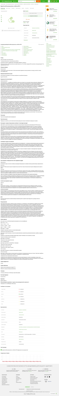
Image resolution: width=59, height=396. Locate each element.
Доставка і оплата (4, 381)
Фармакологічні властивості (27, 47)
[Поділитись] (1, 19)
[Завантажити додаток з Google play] (45, 377)
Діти (47, 57)
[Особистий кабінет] (56, 1)
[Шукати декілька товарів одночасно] (34, 1)
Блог (16, 381)
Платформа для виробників (34, 383)
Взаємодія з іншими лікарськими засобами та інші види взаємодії (11, 49)
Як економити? (4, 376)
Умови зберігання (48, 62)
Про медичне (4, 383)
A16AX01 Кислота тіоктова (23, 329)
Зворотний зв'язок (18, 378)
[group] (33, 15)
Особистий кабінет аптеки (34, 377)
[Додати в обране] (1, 16)
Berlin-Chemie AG (21, 339)
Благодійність (18, 377)
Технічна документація (33, 378)
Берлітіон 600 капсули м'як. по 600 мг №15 (10, 6)
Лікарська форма (25, 46)
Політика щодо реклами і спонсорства (35, 381)
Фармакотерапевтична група (6, 47)
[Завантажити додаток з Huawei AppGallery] (49, 377)
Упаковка (47, 63)
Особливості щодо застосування (28, 49)
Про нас (17, 376)
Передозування (48, 58)
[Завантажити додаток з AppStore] (47, 377)
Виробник (24, 55)
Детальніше (30, 371)
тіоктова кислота (21, 314)
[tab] (3, 8)
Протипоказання (25, 48)
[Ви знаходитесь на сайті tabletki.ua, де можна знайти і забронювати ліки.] (7, 1)
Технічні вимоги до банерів (34, 382)
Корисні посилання (18, 382)
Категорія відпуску (4, 55)
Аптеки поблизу (4, 377)
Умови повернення (4, 382)
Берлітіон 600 (34, 30)
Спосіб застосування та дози (27, 50)
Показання (3, 48)
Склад (2, 46)
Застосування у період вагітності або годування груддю (9, 50)
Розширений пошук (4, 378)
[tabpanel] (23, 61)
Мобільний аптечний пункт (5, 384)
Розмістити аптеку (32, 376)
